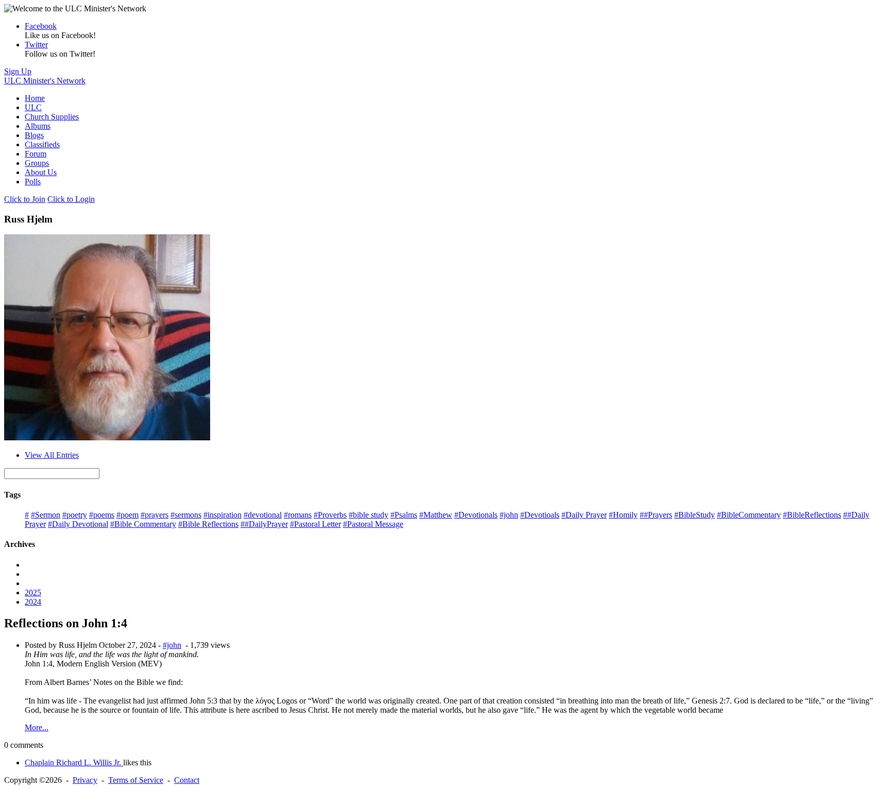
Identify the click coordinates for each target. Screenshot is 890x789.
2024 (33, 601)
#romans (298, 514)
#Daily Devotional (78, 524)
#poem (127, 514)
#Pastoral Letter (315, 524)
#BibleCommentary (749, 514)
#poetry (74, 514)
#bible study (368, 514)
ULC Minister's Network (44, 80)
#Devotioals (539, 514)
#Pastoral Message (373, 524)
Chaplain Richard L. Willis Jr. (74, 762)
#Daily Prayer (584, 514)
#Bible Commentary (143, 524)
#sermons (185, 514)
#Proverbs (330, 514)
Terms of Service (135, 780)
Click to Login (71, 199)
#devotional (263, 514)
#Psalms (403, 514)
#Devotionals (476, 514)
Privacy (85, 780)
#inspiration (222, 514)
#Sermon (45, 514)
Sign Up (17, 71)
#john (509, 514)
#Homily (623, 514)
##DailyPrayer (264, 524)
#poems (101, 514)
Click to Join (24, 199)
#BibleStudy (694, 514)
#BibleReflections (812, 514)
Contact (186, 780)
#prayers (154, 514)
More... (36, 727)
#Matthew (435, 514)
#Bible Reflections (208, 524)
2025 (33, 592)
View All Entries (52, 455)
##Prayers (656, 514)
